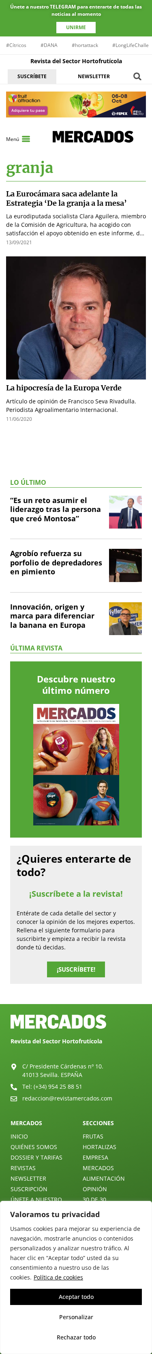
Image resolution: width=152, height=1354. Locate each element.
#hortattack (85, 45)
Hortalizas (99, 1147)
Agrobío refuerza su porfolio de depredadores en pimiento (56, 562)
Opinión (95, 1189)
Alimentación (104, 1178)
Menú (12, 139)
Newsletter (28, 1178)
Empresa (95, 1157)
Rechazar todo (76, 1337)
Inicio (19, 1136)
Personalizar (76, 1317)
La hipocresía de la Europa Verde (64, 387)
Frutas (93, 1136)
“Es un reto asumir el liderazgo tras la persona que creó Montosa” (55, 509)
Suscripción (29, 1189)
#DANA (49, 45)
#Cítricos (16, 45)
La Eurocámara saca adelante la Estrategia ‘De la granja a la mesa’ (66, 198)
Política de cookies (58, 1277)
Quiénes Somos (34, 1147)
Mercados (98, 1168)
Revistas (23, 1168)
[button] (137, 76)
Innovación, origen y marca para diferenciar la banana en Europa (52, 616)
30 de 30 (94, 1199)
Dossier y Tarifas (36, 1157)
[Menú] (26, 139)
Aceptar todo (76, 1297)
